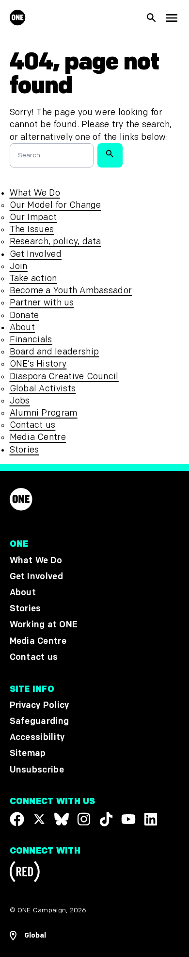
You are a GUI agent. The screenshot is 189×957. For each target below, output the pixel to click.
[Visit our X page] (39, 818)
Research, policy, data (55, 241)
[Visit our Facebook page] (17, 818)
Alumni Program (44, 413)
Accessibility (37, 737)
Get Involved (36, 254)
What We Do (35, 193)
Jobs (20, 401)
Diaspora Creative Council (64, 376)
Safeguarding (39, 721)
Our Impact (33, 217)
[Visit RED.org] (25, 873)
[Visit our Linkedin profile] (150, 818)
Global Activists (43, 389)
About (22, 327)
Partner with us (42, 303)
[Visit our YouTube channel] (128, 818)
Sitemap (28, 753)
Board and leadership (54, 352)
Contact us (33, 425)
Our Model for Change (55, 205)
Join (19, 266)
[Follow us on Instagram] (84, 818)
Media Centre (38, 437)
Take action (33, 278)
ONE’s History (38, 364)
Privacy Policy (39, 705)
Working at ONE (44, 625)
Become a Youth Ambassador (71, 290)
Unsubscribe (37, 769)
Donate (24, 315)
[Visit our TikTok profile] (106, 818)
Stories (24, 450)
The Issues (32, 229)
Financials (31, 340)
